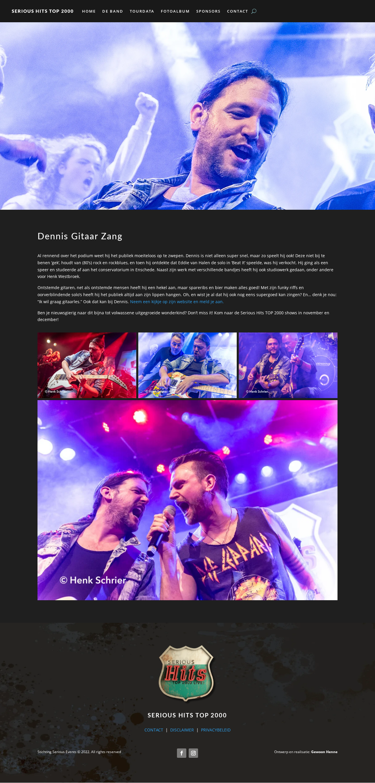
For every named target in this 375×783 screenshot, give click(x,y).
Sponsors (208, 11)
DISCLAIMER (182, 730)
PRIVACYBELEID (216, 730)
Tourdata (142, 11)
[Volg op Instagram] (193, 753)
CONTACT (153, 730)
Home (89, 11)
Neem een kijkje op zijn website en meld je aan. (177, 301)
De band (112, 11)
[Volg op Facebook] (181, 753)
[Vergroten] (129, 340)
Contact (237, 11)
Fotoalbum (175, 11)
